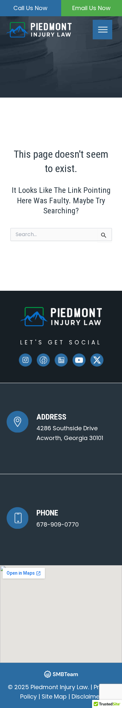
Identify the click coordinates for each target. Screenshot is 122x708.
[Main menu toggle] (102, 30)
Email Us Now (91, 8)
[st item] (43, 360)
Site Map (54, 696)
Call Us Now (30, 8)
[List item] (25, 360)
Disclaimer (87, 696)
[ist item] (61, 360)
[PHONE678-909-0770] (43, 518)
